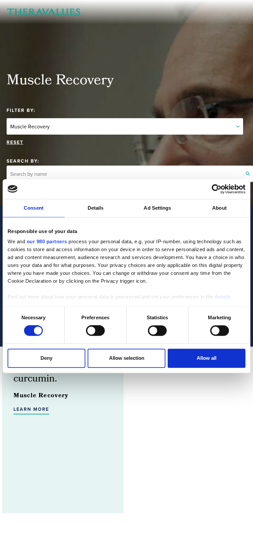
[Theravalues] (43, 12)
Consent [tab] (33, 208)
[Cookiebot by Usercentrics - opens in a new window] (216, 189)
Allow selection (126, 358)
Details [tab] (96, 208)
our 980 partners (47, 241)
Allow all (206, 358)
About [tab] (219, 208)
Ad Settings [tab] (157, 208)
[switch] (95, 331)
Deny (46, 358)
